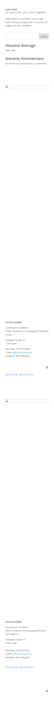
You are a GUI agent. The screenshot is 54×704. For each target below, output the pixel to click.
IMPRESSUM (11, 374)
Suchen (43, 36)
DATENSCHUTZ (26, 374)
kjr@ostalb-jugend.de (22, 352)
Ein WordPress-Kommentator (19, 63)
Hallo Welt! (11, 9)
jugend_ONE (15, 12)
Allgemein (41, 12)
